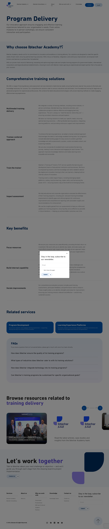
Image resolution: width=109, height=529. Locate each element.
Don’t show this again (49, 270)
